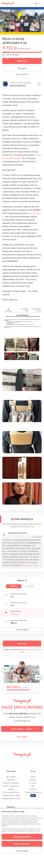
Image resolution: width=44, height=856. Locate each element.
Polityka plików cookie (11, 795)
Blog (33, 786)
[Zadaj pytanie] (39, 84)
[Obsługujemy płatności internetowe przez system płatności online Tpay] (33, 795)
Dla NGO (32, 789)
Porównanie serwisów (11, 792)
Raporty (33, 780)
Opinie (33, 777)
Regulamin (11, 780)
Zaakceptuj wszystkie (22, 836)
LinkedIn (25, 760)
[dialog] (22, 832)
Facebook (4, 760)
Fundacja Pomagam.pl (33, 792)
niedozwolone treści (29, 649)
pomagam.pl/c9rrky (30, 565)
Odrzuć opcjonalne (22, 843)
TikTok (32, 760)
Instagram (18, 760)
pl (36, 3)
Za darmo (32, 783)
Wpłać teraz (22, 61)
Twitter (11, 760)
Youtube (39, 760)
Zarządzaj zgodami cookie (11, 798)
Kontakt (11, 789)
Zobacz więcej (22, 629)
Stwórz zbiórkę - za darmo (22, 729)
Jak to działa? (22, 736)
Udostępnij (22, 68)
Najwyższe (29, 586)
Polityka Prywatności (11, 783)
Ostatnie (13, 586)
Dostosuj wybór (22, 851)
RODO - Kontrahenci (11, 786)
